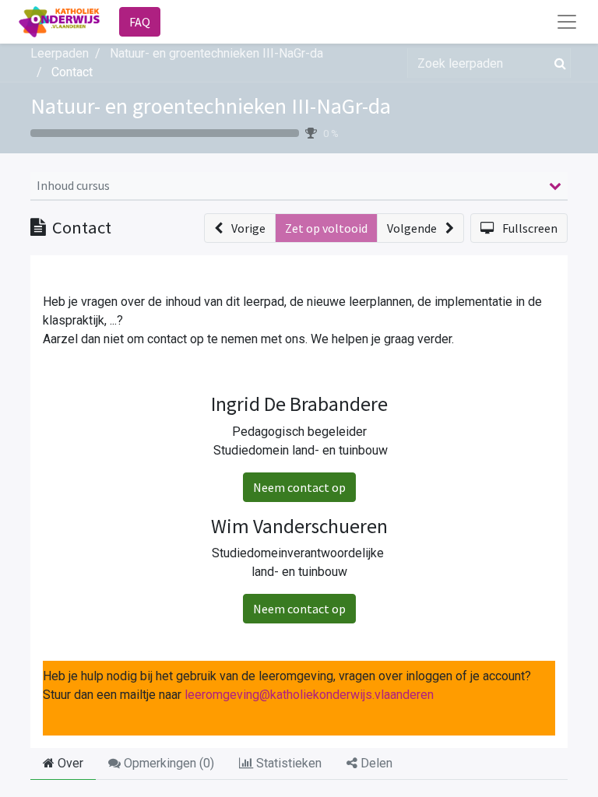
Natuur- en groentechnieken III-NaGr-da (210, 106)
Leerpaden (59, 53)
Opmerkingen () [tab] (167, 763)
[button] (240, 228)
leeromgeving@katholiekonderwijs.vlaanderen (309, 694)
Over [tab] (69, 763)
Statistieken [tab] (287, 763)
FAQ (139, 22)
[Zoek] (557, 63)
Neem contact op (299, 487)
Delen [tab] (374, 763)
